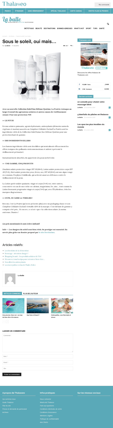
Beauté (39, 28)
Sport (88, 28)
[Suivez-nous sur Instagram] (89, 400)
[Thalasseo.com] (94, 57)
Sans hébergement (36, 11)
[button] (108, 24)
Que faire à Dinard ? (33, 315)
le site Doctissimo (47, 232)
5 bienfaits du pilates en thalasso (92, 114)
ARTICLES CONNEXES (12, 293)
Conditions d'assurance (48, 412)
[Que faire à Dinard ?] (38, 305)
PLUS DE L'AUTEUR (30, 293)
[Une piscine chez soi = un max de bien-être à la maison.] (13, 305)
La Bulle (7, 45)
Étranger (19, 11)
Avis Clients (44, 422)
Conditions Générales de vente (51, 409)
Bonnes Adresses (64, 28)
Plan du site (6, 406)
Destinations (49, 28)
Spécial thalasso (58, 11)
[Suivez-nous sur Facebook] (80, 400)
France (8, 11)
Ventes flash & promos (98, 11)
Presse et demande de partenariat (14, 409)
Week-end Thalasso (47, 402)
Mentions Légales (46, 416)
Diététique (29, 28)
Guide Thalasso (7, 402)
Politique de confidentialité (49, 419)
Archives (5, 412)
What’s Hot (79, 28)
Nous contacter (45, 399)
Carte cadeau (76, 11)
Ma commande (103, 5)
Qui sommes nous (9, 399)
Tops (95, 28)
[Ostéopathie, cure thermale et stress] (62, 305)
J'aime (107, 84)
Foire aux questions (47, 406)
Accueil (4, 36)
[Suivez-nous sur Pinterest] (97, 400)
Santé (101, 28)
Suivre (106, 89)
